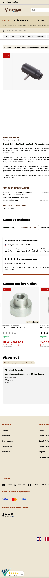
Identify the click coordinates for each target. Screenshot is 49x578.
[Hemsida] (5, 36)
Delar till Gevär (12, 25)
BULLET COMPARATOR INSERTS (14, 328)
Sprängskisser (21, 20)
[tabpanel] (21, 317)
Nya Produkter (7, 441)
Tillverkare (39, 20)
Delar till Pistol (22, 25)
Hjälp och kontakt (11, 2)
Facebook (35, 485)
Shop (4, 20)
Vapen (4, 25)
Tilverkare (5, 430)
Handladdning (44, 457)
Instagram (21, 485)
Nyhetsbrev (6, 452)
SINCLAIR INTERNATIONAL (10, 325)
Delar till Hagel (32, 25)
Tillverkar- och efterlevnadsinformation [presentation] (19, 363)
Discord (9, 485)
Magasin (40, 25)
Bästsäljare (6, 436)
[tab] (19, 362)
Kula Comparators (7, 346)
